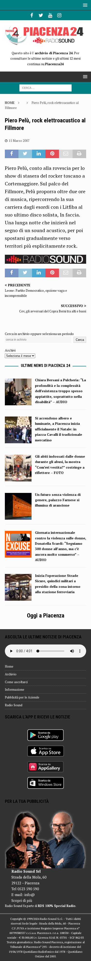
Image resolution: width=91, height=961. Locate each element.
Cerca (80, 340)
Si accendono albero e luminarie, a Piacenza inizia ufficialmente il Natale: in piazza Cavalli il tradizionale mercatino (58, 429)
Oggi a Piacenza (45, 615)
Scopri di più (21, 900)
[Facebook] (31, 15)
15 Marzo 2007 (19, 140)
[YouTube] (50, 15)
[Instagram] (59, 15)
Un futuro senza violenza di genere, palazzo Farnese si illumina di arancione (58, 500)
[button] (84, 5)
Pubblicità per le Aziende (22, 697)
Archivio (11, 674)
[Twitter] (41, 15)
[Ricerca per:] (45, 87)
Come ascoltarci (16, 682)
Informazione (14, 689)
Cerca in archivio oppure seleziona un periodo (39, 333)
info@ (29, 894)
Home (9, 666)
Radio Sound (13, 705)
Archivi (10, 350)
